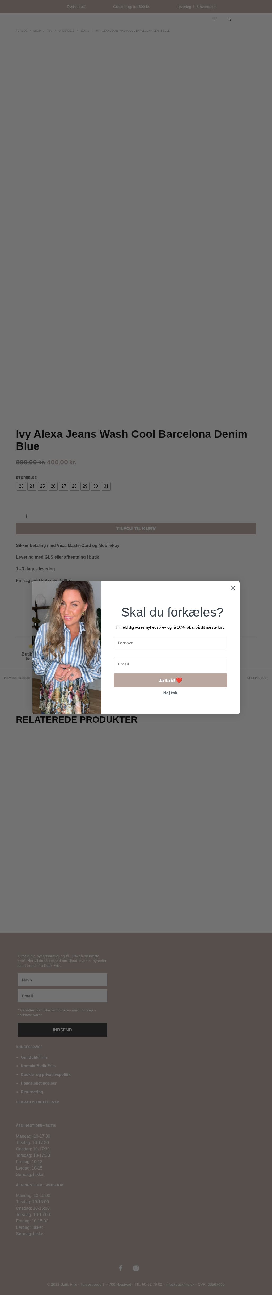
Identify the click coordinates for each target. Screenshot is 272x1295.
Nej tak (170, 692)
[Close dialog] (232, 588)
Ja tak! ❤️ (170, 680)
